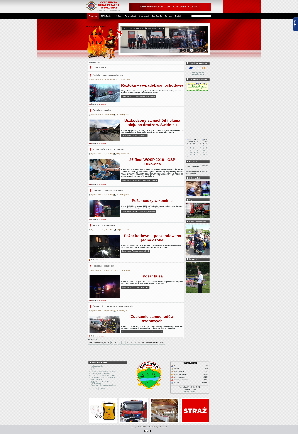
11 (119, 343)
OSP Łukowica (106, 16)
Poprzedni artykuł (100, 343)
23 (207, 152)
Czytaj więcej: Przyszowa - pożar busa (135, 287)
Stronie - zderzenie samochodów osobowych (113, 306)
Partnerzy (168, 16)
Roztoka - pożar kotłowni (104, 225)
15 (135, 343)
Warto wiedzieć (130, 16)
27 (197, 154)
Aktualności (93, 16)
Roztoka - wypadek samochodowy (108, 75)
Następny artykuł (151, 343)
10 (115, 343)
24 (187, 154)
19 (194, 152)
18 (191, 152)
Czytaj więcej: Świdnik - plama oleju (134, 136)
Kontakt (178, 16)
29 (204, 154)
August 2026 (196, 140)
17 (143, 343)
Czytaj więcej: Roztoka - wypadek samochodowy (138, 96)
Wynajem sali (144, 16)
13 (197, 150)
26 (194, 154)
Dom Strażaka (157, 16)
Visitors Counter (189, 392)
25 (191, 154)
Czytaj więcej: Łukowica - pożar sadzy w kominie (138, 212)
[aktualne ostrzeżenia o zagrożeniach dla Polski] (197, 69)
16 (139, 343)
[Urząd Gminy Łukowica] (148, 389)
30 (207, 154)
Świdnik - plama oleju (102, 110)
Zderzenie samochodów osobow (152, 318)
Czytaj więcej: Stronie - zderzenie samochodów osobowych (142, 332)
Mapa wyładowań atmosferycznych (197, 73)
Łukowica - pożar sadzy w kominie (108, 190)
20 (197, 152)
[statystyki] (148, 432)
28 (200, 154)
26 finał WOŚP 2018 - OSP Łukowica (108, 149)
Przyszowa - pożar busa (103, 266)
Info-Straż (118, 16)
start (90, 343)
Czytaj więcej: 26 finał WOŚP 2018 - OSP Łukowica (139, 180)
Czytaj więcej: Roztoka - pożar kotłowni (135, 251)
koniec (162, 343)
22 (204, 152)
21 (200, 152)
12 (123, 343)
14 (131, 343)
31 (187, 157)
